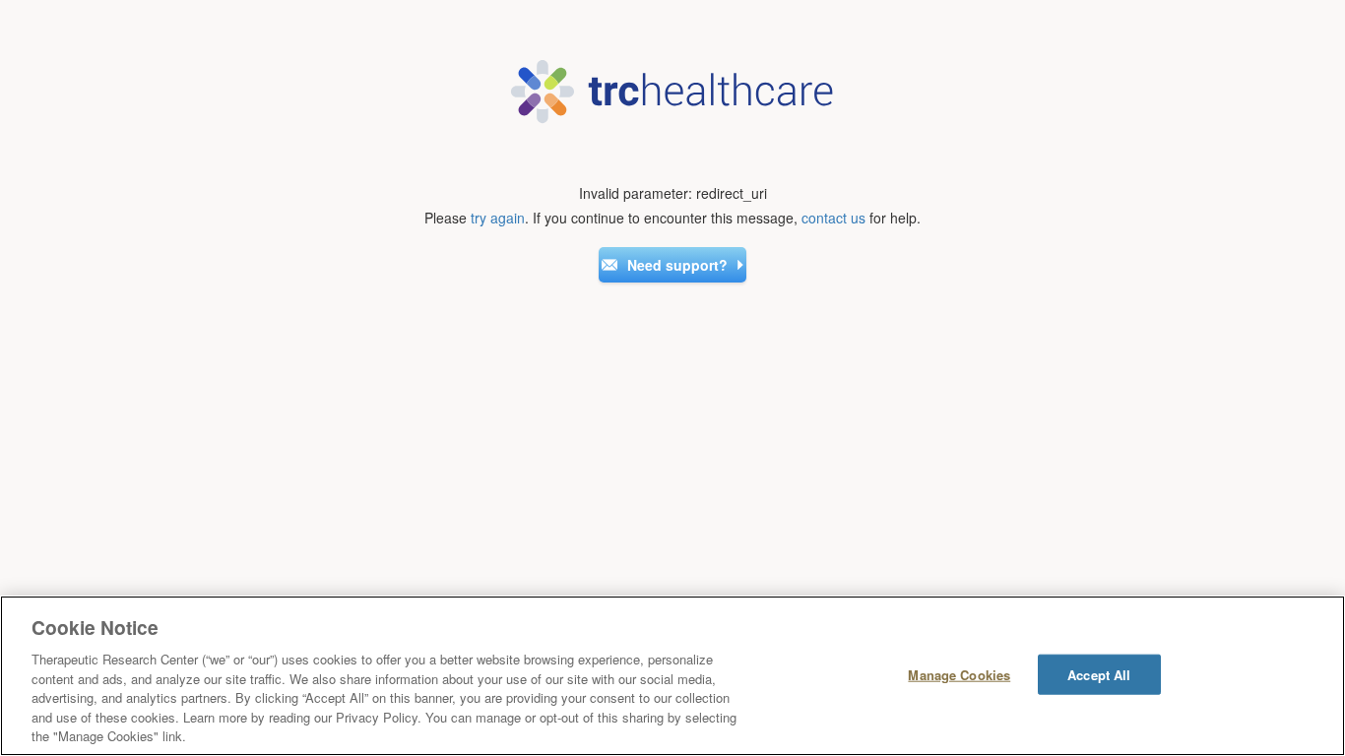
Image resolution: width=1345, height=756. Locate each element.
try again (498, 217)
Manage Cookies (959, 673)
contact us (833, 217)
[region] (672, 676)
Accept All (1098, 673)
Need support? (677, 265)
